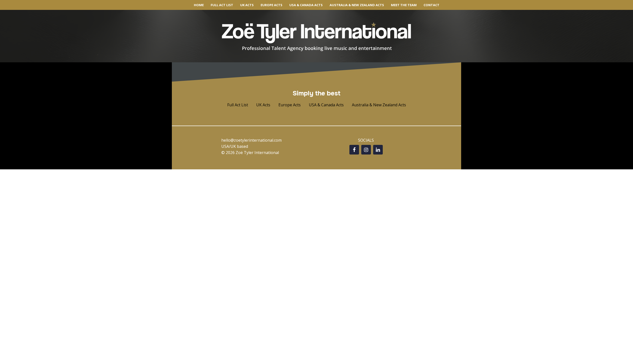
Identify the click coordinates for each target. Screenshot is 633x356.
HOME (199, 5)
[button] (237, 105)
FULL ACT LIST (222, 5)
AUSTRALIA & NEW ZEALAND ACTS (357, 5)
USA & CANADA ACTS (306, 5)
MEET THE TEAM (404, 5)
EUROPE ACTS (271, 5)
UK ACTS (247, 5)
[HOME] (316, 36)
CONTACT (431, 5)
